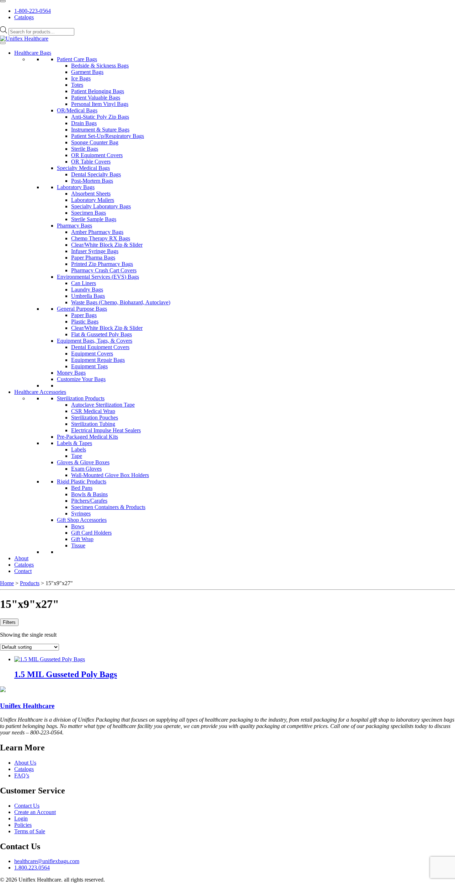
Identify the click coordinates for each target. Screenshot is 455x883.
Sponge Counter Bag (94, 142)
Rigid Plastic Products (81, 481)
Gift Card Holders (91, 533)
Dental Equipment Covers (100, 347)
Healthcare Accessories (40, 392)
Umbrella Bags (88, 296)
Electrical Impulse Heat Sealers (106, 430)
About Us (25, 763)
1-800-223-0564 (32, 11)
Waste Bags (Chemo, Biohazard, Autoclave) (120, 302)
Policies (23, 825)
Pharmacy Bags (74, 226)
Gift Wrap (82, 539)
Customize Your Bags (81, 379)
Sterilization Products (81, 398)
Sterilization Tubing (93, 424)
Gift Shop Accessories (82, 520)
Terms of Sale (29, 831)
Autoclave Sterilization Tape (103, 405)
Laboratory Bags (76, 187)
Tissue (78, 545)
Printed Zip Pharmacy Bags (102, 264)
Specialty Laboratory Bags (101, 206)
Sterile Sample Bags (93, 219)
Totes (77, 85)
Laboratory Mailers (92, 200)
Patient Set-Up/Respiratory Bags (107, 136)
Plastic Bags (84, 322)
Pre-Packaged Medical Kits (87, 437)
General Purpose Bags (82, 309)
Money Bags (71, 373)
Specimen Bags (88, 213)
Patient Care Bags (77, 59)
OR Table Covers (91, 162)
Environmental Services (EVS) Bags (98, 277)
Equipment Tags (89, 366)
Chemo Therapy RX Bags (100, 238)
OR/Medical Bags (77, 110)
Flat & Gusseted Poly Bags (101, 334)
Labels (78, 449)
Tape (76, 456)
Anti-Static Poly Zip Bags (100, 117)
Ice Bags (81, 78)
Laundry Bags (87, 290)
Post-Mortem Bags (92, 181)
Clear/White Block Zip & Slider (107, 245)
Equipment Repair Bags (98, 360)
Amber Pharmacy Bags (97, 232)
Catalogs (24, 17)
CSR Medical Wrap (93, 411)
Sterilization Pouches (94, 417)
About (21, 558)
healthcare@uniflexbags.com (46, 861)
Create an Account (35, 812)
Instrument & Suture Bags (100, 130)
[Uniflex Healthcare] (24, 39)
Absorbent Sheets (91, 194)
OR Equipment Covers (97, 155)
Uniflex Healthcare (27, 706)
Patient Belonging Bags (97, 91)
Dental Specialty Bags (96, 174)
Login (21, 818)
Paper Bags (84, 315)
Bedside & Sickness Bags (100, 66)
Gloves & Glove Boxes (83, 462)
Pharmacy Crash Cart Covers (103, 270)
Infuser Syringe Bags (94, 251)
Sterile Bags (84, 149)
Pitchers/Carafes (89, 501)
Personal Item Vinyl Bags (99, 104)
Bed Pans (81, 488)
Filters (9, 622)
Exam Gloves (86, 469)
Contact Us (26, 806)
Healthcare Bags (32, 53)
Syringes (81, 513)
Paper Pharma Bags (93, 258)
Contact (23, 571)
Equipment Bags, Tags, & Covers (94, 341)
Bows (77, 526)
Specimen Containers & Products (108, 507)
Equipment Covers (92, 353)
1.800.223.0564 (32, 868)
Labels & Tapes (74, 443)
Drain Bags (84, 123)
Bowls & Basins (89, 494)
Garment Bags (87, 72)
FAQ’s (21, 775)
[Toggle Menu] (3, 1)
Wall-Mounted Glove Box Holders (110, 475)
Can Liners (83, 283)
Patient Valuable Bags (95, 98)
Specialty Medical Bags (83, 168)
